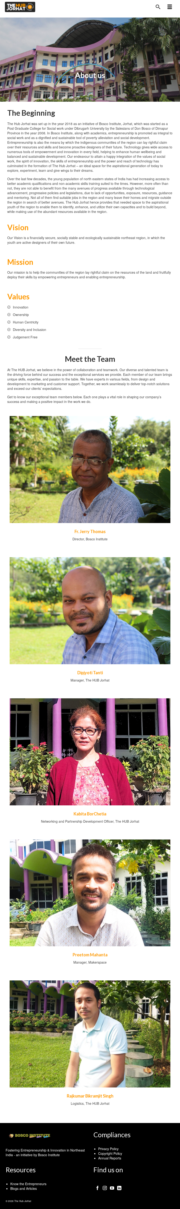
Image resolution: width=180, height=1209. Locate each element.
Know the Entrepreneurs (28, 1183)
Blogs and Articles (23, 1188)
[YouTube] (112, 1187)
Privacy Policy (108, 1148)
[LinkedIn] (119, 1187)
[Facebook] (97, 1187)
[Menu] (170, 7)
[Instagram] (104, 1187)
